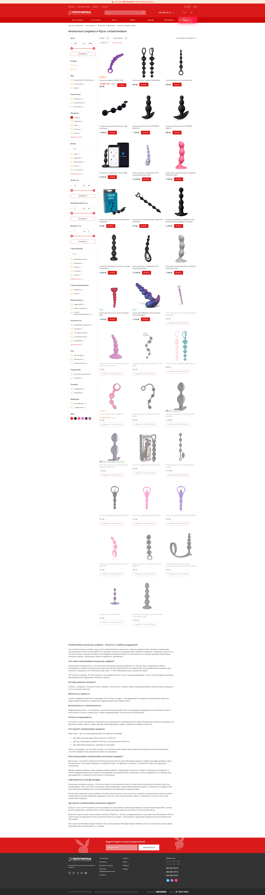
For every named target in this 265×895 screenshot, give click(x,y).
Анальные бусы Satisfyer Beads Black (146, 80)
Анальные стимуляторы (106, 25)
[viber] (171, 880)
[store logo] (80, 13)
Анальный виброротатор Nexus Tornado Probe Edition (114, 267)
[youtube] (85, 873)
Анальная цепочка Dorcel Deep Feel (179, 80)
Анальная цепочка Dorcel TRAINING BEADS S (179, 127)
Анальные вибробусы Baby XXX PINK (146, 515)
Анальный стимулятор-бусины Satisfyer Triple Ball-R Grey (181, 267)
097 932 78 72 (172, 868)
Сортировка (180, 38)
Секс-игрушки (90, 25)
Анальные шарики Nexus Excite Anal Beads (146, 415)
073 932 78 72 (172, 875)
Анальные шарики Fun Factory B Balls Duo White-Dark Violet (113, 466)
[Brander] (161, 892)
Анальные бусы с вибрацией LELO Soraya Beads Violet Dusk (145, 174)
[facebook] (73, 873)
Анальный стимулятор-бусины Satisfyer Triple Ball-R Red (181, 174)
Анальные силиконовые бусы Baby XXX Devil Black (147, 220)
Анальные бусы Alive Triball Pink (111, 414)
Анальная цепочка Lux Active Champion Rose (114, 314)
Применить (82, 54)
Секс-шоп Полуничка (75, 25)
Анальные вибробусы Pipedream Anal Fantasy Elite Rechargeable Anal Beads (180, 220)
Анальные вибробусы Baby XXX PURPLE (181, 515)
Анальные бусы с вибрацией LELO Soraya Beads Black (145, 267)
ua (185, 7)
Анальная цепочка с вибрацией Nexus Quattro (180, 466)
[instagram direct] (176, 880)
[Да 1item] (125, 38)
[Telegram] (167, 880)
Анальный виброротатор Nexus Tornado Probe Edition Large (147, 615)
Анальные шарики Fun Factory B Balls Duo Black (180, 415)
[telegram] (77, 873)
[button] (184, 12)
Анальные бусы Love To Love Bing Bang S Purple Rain (181, 314)
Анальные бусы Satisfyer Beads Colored (180, 363)
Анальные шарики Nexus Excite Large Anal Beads (113, 127)
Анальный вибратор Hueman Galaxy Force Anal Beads (146, 314)
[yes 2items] (107, 38)
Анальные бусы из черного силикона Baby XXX (146, 565)
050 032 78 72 (172, 872)
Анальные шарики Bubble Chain (111, 80)
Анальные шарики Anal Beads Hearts (146, 465)
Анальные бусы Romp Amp (109, 614)
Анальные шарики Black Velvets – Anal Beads (146, 364)
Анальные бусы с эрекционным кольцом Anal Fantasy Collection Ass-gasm (181, 565)
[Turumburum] (182, 892)
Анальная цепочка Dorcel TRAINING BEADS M (145, 127)
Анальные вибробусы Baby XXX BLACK (114, 515)
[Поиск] (143, 12)
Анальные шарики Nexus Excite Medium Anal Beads (114, 220)
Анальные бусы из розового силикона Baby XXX (114, 565)
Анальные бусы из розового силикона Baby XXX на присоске (114, 364)
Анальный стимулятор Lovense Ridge (113, 173)
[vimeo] (81, 873)
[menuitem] (103, 858)
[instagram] (69, 873)
